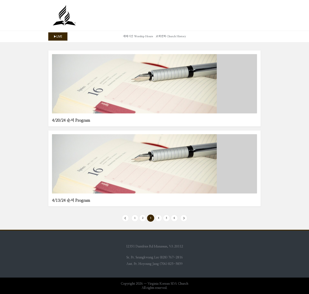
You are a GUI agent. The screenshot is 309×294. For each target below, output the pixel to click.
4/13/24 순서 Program (71, 200)
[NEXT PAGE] (183, 218)
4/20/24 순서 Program (71, 120)
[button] (57, 36)
